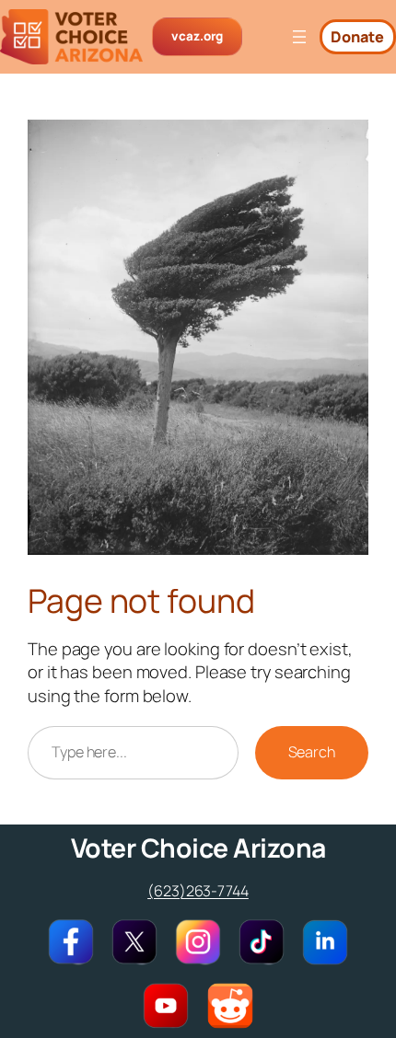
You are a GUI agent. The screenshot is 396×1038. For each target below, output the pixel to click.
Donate (357, 37)
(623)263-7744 (198, 891)
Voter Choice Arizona (198, 848)
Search (311, 752)
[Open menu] (299, 37)
